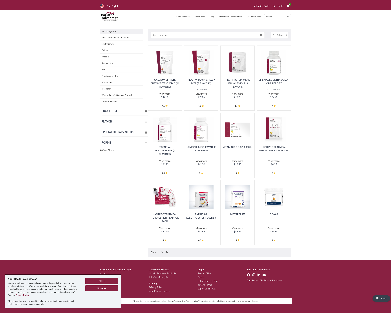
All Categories (109, 31)
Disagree (101, 288)
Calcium (105, 50)
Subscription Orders (208, 281)
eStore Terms (205, 284)
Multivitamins (108, 43)
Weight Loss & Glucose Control (117, 95)
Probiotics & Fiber (110, 76)
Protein (105, 56)
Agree (101, 281)
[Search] (288, 17)
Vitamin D (106, 88)
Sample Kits (107, 63)
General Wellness (110, 101)
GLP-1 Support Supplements (115, 37)
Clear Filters (108, 150)
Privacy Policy (155, 287)
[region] (63, 291)
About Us (105, 273)
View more (164, 93)
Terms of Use (204, 273)
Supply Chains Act (207, 288)
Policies (201, 277)
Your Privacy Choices (159, 291)
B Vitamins (107, 82)
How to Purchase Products (162, 273)
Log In (280, 6)
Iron (104, 69)
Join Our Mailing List (159, 277)
